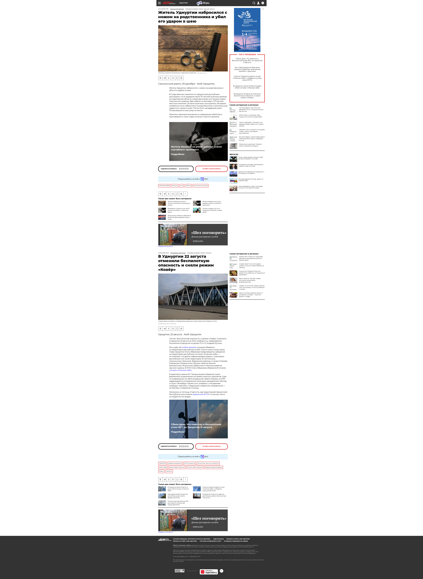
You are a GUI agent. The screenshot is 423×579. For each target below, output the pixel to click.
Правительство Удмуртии (167, 323)
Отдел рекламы (218, 539)
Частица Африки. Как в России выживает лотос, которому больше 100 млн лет (251, 109)
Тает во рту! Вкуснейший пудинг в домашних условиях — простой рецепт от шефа (251, 294)
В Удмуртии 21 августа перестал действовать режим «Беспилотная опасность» (214, 496)
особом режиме (189, 347)
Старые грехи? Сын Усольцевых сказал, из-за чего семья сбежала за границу (251, 265)
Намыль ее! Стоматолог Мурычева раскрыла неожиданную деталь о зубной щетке (251, 258)
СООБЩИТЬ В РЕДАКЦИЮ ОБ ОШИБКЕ (236, 541)
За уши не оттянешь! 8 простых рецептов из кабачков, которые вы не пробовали (252, 273)
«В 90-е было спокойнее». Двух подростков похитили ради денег (250, 116)
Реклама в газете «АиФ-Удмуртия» (238, 539)
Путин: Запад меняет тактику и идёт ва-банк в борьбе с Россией (250, 158)
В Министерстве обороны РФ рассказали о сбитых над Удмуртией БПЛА (178, 503)
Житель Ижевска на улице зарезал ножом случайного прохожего (196, 148)
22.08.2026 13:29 (163, 253)
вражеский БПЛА (201, 394)
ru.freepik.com (201, 73)
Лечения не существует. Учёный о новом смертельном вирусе (250, 145)
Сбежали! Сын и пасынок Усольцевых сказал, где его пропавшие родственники (252, 131)
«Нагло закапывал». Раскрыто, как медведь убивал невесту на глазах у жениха (251, 124)
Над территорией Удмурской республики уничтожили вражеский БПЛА (178, 496)
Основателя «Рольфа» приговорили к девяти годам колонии (250, 165)
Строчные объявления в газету (210, 541)
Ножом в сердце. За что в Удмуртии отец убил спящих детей (212, 210)
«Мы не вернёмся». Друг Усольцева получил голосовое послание (250, 187)
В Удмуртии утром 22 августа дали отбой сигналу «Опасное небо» (247, 87)
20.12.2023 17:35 (163, 9)
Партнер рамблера (192, 571)
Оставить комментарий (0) (211, 169)
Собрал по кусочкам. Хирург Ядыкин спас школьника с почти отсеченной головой (252, 287)
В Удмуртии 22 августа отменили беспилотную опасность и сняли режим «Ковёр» (247, 96)
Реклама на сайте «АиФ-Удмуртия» (185, 541)
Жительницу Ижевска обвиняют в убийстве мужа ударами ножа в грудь (179, 217)
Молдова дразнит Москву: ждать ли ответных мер (250, 179)
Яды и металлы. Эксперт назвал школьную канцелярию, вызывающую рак (250, 280)
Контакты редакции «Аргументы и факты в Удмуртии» (192, 539)
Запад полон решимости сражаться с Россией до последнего (251, 172)
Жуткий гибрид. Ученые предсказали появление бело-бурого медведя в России (252, 138)
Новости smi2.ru (165, 246)
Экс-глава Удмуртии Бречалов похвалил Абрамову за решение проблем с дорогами (247, 69)
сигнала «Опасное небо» (180, 370)
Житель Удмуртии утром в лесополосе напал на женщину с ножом (179, 203)
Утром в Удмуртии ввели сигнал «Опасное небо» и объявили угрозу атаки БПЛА (247, 78)
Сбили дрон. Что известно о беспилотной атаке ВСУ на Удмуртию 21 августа (247, 60)
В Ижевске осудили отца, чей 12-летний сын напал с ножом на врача (179, 210)
